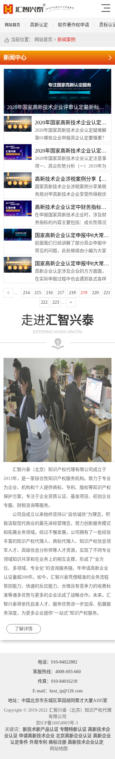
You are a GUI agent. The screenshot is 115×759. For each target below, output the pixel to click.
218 (72, 292)
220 (95, 292)
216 (49, 292)
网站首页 (12, 25)
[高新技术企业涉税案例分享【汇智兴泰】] (18, 174)
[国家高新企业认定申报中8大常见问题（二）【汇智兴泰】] (18, 231)
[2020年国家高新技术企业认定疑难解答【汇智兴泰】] (18, 118)
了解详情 (24, 628)
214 (26, 292)
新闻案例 (66, 39)
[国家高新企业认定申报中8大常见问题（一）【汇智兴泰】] (18, 259)
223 (55, 302)
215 (37, 292)
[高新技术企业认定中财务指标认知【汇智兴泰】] (18, 203)
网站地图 (57, 748)
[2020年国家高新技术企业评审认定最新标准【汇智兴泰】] (57, 71)
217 (60, 292)
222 (44, 302)
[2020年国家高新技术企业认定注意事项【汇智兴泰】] (18, 146)
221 (106, 292)
